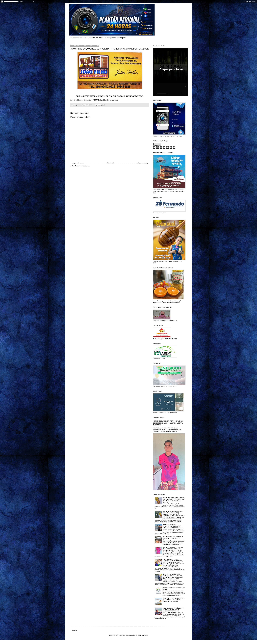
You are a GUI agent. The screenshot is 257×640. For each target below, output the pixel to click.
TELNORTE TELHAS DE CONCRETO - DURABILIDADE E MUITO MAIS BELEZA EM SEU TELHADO (173, 600)
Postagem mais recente (77, 163)
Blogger (145, 635)
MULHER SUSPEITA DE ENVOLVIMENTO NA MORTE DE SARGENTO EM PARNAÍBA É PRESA (173, 526)
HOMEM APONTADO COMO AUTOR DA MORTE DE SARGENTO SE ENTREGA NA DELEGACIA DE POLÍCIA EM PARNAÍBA (174, 500)
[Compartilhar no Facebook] (102, 105)
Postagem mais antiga (142, 163)
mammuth (132, 635)
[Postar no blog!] (98, 105)
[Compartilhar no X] (100, 105)
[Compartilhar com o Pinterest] (103, 105)
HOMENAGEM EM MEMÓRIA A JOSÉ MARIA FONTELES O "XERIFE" (173, 537)
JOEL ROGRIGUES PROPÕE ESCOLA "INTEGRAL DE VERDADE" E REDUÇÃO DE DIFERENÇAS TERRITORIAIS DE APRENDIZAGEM (173, 610)
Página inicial (110, 163)
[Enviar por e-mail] (96, 105)
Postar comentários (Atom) (82, 166)
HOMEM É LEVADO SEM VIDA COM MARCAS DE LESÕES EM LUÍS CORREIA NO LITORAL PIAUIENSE (168, 423)
